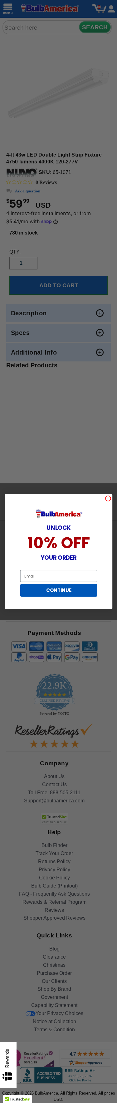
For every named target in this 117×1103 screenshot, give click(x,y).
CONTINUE (58, 590)
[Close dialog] (107, 498)
